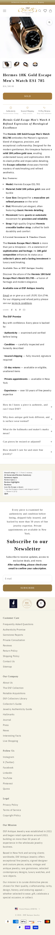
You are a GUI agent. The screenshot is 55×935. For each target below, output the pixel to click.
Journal (7, 719)
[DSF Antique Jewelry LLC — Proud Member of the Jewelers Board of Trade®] (41, 603)
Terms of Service (12, 810)
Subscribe (28, 588)
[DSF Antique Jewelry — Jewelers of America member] (13, 603)
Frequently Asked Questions (18, 624)
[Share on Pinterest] (20, 310)
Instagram (8, 757)
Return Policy (10, 650)
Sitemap (7, 666)
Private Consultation (14, 640)
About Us (8, 682)
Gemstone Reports (13, 634)
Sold (27, 96)
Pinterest (8, 783)
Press (6, 725)
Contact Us (9, 661)
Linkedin (7, 772)
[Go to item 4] (35, 65)
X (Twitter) (8, 762)
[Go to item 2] (16, 65)
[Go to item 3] (26, 65)
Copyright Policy (12, 815)
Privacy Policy (10, 804)
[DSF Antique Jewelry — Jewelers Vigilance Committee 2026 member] (27, 603)
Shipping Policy (11, 656)
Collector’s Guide (12, 704)
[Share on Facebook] (12, 310)
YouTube (7, 778)
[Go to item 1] (7, 65)
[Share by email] (24, 310)
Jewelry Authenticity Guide (17, 709)
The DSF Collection (13, 688)
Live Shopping (10, 741)
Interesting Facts (12, 735)
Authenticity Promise (14, 629)
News (6, 730)
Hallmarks (8, 714)
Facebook (8, 767)
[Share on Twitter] (16, 310)
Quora (6, 788)
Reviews (7, 645)
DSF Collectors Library (15, 698)
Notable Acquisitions (14, 693)
